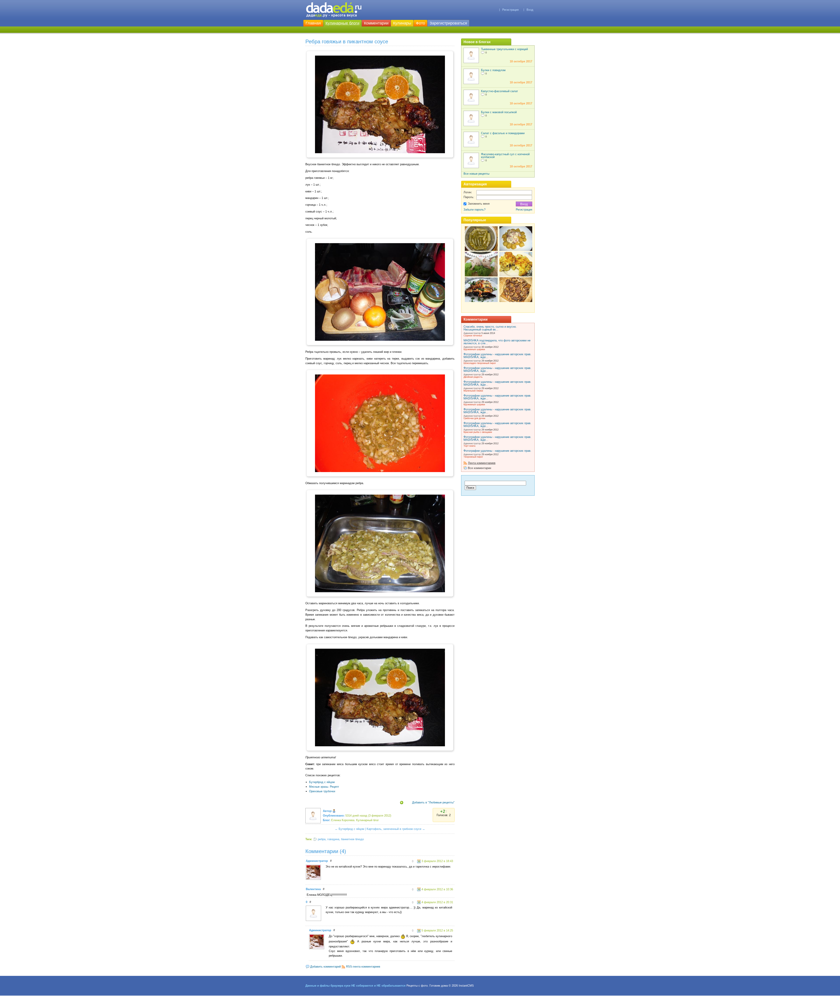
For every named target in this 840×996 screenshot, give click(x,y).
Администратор (317, 860)
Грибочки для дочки (474, 418)
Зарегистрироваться (448, 23)
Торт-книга (469, 445)
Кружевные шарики (474, 349)
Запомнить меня (479, 203)
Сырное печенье (473, 335)
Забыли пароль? (474, 209)
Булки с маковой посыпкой (499, 112)
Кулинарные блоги (342, 23)
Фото (420, 23)
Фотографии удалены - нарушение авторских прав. (497, 450)
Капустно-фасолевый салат (499, 91)
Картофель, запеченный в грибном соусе (394, 829)
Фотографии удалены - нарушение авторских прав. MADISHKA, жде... (497, 356)
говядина (333, 839)
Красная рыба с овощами (478, 432)
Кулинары (402, 23)
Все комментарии (479, 468)
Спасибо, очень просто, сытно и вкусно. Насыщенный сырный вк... (490, 328)
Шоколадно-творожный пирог (480, 363)
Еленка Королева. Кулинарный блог (355, 820)
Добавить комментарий (325, 966)
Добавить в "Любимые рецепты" (433, 802)
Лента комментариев (481, 463)
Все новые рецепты (476, 173)
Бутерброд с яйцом (322, 782)
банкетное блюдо (352, 839)
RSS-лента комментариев (363, 966)
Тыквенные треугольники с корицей (504, 49)
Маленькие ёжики (473, 390)
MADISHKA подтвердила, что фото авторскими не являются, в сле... (497, 342)
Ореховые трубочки (322, 791)
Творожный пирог (473, 456)
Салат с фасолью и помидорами (503, 133)
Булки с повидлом (493, 70)
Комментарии (376, 23)
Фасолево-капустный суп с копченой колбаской (505, 156)
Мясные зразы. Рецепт (324, 786)
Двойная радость (473, 377)
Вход (530, 9)
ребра (322, 839)
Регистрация (510, 9)
